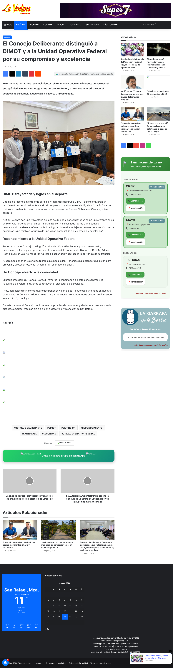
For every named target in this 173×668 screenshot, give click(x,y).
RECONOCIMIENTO (92, 428)
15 (76, 606)
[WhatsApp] (35, 643)
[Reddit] (38, 74)
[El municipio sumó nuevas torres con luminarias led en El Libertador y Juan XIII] (158, 50)
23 (82, 611)
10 (48, 606)
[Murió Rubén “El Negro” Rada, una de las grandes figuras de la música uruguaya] (132, 82)
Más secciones (111, 24)
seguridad (49, 433)
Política (20, 24)
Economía (34, 24)
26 (59, 617)
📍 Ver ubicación (135, 208)
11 (53, 606)
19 (59, 611)
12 (59, 606)
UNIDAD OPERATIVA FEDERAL (79, 433)
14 (70, 606)
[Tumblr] (25, 74)
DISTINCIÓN (69, 428)
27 (65, 617)
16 (82, 606)
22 (76, 611)
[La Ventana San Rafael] (16, 9)
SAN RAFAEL (30, 433)
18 (54, 611)
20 (65, 611)
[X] (12, 74)
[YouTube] (28, 643)
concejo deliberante (28, 428)
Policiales (75, 24)
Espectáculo (92, 24)
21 (70, 611)
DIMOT (52, 428)
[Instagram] (32, 643)
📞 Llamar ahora (135, 201)
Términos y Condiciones (100, 663)
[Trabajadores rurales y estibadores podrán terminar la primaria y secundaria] (20, 530)
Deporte (61, 24)
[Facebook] (5, 74)
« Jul (47, 629)
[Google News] (64, 443)
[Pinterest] (31, 74)
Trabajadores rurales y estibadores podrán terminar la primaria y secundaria (19, 545)
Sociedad (48, 24)
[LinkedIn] (18, 74)
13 (65, 606)
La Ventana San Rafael (57, 663)
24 (48, 617)
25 (54, 617)
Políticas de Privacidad (78, 663)
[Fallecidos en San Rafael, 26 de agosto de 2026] (158, 82)
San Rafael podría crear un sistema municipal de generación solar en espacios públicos (57, 545)
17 (48, 611)
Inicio (9, 24)
